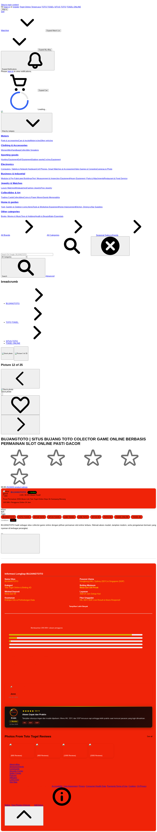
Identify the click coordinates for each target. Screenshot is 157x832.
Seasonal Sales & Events (107, 235)
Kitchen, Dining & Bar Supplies (89, 207)
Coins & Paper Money (33, 197)
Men (10, 150)
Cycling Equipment (52, 159)
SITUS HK (96, 517)
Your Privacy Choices (20, 805)
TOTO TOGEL (47, 7)
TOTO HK (108, 517)
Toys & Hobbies (28, 216)
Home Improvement (67, 207)
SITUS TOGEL (54, 517)
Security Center (16, 771)
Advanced (50, 276)
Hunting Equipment (9, 159)
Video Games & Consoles (85, 169)
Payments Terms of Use (117, 786)
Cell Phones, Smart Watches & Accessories (55, 169)
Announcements (17, 767)
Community (15, 769)
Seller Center (15, 773)
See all (149, 736)
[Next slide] (150, 750)
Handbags (16, 150)
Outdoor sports (37, 159)
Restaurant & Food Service (115, 178)
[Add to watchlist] (20, 405)
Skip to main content (10, 5)
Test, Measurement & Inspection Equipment (51, 178)
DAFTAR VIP (8, 505)
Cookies (132, 786)
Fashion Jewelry (33, 188)
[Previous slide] (7, 750)
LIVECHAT (14, 780)
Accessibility (57, 786)
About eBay (15, 764)
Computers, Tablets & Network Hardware (18, 169)
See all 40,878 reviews (142, 677)
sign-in (10, 71)
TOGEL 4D (137, 517)
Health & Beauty (42, 216)
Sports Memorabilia (51, 197)
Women (4, 150)
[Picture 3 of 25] (21, 353)
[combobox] (27, 254)
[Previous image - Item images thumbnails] (20, 378)
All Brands (5, 235)
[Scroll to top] (24, 816)
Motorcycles (35, 141)
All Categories (53, 235)
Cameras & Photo (104, 169)
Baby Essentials (56, 216)
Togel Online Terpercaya (30, 7)
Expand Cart (43, 90)
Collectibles (18, 197)
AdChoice (38, 805)
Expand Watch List (53, 31)
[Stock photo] (7, 353)
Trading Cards (7, 197)
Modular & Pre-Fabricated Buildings (16, 178)
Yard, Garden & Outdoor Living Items (17, 207)
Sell (2, 12)
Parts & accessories (9, 141)
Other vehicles (46, 141)
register (16, 7)
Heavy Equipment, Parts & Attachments (87, 178)
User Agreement (71, 786)
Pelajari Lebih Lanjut (143, 620)
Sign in (7, 7)
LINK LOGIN (19, 505)
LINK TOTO (83, 517)
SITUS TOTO (60, 7)
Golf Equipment (24, 159)
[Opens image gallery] (2, 394)
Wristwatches (20, 188)
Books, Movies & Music (11, 216)
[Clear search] (110, 246)
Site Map (13, 782)
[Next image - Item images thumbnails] (20, 424)
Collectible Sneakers (30, 150)
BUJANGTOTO (8, 517)
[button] (23, 267)
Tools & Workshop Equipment (46, 207)
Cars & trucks (24, 141)
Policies (13, 775)
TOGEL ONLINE (74, 7)
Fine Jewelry (46, 188)
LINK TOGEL (69, 517)
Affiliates (13, 778)
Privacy (82, 786)
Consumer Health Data (96, 786)
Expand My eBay (45, 50)
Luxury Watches (8, 188)
